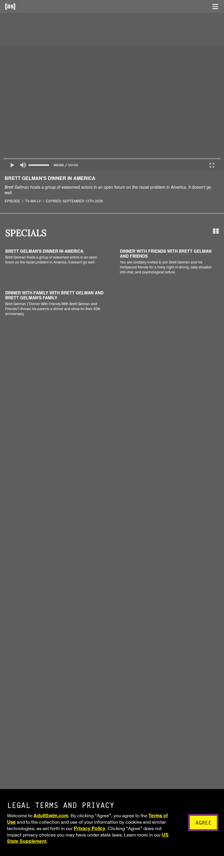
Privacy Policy (89, 828)
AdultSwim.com (51, 815)
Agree (203, 823)
